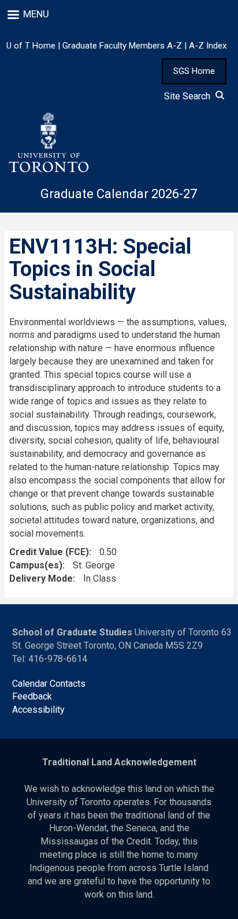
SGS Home (194, 71)
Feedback (32, 696)
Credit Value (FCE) (49, 551)
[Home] (48, 142)
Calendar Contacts (48, 683)
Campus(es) (35, 565)
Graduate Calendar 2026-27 (118, 194)
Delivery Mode (41, 578)
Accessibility (38, 709)
